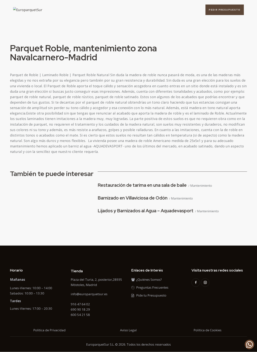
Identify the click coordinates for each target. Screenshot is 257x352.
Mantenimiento (201, 186)
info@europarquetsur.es (89, 294)
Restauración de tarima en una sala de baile (142, 185)
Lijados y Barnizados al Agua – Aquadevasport (145, 211)
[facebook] (196, 282)
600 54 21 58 (80, 315)
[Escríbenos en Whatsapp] (249, 344)
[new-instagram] (205, 282)
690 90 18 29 (80, 309)
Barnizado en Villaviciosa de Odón (132, 198)
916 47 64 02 (80, 304)
